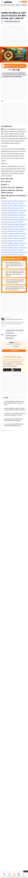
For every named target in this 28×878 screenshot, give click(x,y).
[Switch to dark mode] (20, 2)
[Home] (8, 2)
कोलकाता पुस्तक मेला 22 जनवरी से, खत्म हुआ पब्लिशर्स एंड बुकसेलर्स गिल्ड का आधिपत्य (13, 419)
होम (1, 5)
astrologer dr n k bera (11, 335)
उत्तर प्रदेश (13, 5)
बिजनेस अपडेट (18, 360)
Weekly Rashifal (9, 338)
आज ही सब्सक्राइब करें (14, 350)
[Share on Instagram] (16, 70)
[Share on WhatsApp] (9, 70)
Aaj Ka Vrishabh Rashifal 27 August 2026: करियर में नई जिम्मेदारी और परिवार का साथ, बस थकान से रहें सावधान (14, 281)
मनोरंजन (12, 360)
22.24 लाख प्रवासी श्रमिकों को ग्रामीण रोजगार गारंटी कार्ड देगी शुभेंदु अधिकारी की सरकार (14, 425)
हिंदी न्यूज (13, 364)
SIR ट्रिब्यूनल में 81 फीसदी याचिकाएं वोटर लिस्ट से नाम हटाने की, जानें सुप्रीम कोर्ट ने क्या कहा (14, 414)
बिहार (8, 5)
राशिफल (9, 362)
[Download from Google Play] (7, 369)
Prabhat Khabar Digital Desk (14, 319)
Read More (3, 326)
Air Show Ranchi (10, 333)
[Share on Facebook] (12, 70)
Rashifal (7, 9)
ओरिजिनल (24, 5)
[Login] (14, 875)
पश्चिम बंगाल (18, 5)
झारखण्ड (4, 5)
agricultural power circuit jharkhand (14, 330)
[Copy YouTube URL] (14, 70)
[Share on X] (18, 70)
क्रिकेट (4, 362)
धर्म (23, 360)
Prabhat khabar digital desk (12, 21)
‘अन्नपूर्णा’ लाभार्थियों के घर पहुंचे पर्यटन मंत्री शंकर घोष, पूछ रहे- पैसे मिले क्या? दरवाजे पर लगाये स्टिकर (14, 409)
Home (2, 9)
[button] (14, 55)
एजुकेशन (7, 360)
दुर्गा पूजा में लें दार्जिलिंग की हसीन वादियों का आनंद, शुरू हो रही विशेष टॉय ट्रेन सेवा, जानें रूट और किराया (14, 403)
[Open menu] (2, 2)
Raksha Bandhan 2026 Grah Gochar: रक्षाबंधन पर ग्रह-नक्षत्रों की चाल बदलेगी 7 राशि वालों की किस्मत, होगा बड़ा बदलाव (14, 265)
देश (3, 360)
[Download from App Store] (16, 369)
